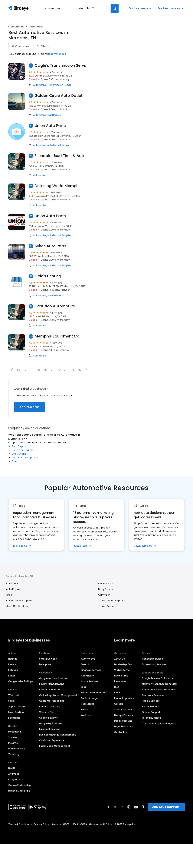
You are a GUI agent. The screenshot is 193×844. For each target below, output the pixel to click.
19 (38, 370)
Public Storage (89, 698)
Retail (84, 709)
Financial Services (91, 670)
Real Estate (87, 703)
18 (32, 370)
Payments (14, 717)
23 (65, 370)
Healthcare (87, 675)
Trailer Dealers (107, 606)
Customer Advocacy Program (159, 723)
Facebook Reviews (49, 729)
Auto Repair (19, 446)
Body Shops (19, 454)
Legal (84, 687)
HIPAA (75, 824)
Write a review (140, 8)
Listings (12, 658)
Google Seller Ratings (20, 681)
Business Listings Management (57, 734)
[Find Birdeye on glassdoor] (143, 807)
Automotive (39, 84)
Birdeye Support (151, 712)
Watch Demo (122, 670)
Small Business (48, 658)
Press (117, 692)
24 (72, 370)
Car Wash (104, 595)
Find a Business (151, 700)
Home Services (89, 681)
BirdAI (11, 768)
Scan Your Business (153, 695)
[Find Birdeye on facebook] (108, 807)
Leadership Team (124, 664)
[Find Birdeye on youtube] (136, 807)
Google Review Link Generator (159, 689)
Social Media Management (54, 746)
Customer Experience (51, 740)
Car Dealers (54, 115)
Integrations (15, 779)
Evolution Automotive (55, 306)
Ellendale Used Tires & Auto (60, 155)
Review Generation (50, 689)
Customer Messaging (51, 700)
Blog (116, 687)
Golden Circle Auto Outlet (59, 95)
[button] (11, 369)
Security (56, 824)
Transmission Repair (59, 84)
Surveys (12, 737)
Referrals (13, 670)
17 (25, 370)
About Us (119, 658)
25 (79, 370)
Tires (15, 461)
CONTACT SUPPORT (166, 807)
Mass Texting (16, 712)
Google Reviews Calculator (157, 678)
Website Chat (47, 712)
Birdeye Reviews (123, 715)
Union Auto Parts (50, 125)
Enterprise (45, 664)
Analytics (13, 773)
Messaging (14, 731)
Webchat (13, 695)
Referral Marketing (49, 706)
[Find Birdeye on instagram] (128, 807)
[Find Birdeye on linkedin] (121, 807)
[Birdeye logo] (19, 8)
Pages (11, 675)
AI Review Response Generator (159, 684)
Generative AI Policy (100, 824)
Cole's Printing (48, 276)
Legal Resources (123, 726)
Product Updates (124, 698)
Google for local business (54, 678)
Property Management (94, 692)
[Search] (115, 8)
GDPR (66, 824)
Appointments (16, 706)
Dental (85, 664)
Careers (118, 703)
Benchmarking (16, 748)
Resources (120, 681)
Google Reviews (48, 717)
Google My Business (51, 723)
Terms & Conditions (20, 824)
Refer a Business (151, 717)
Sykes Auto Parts (50, 246)
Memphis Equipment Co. (57, 336)
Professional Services (154, 664)
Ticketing (13, 754)
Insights (13, 743)
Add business (30, 407)
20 (45, 370)
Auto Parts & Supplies (59, 145)
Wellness (86, 715)
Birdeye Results (123, 720)
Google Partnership (19, 785)
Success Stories (123, 709)
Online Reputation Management (58, 695)
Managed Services (152, 658)
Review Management (51, 684)
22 (59, 370)
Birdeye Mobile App (19, 790)
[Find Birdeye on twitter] (115, 807)
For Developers (150, 706)
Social (11, 700)
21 (52, 370)
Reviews (13, 664)
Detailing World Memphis (58, 186)
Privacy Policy (41, 824)
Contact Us (121, 732)
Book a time (121, 675)
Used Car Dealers (22, 450)
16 (18, 370)
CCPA (83, 824)
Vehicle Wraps (55, 295)
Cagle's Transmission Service (62, 65)
